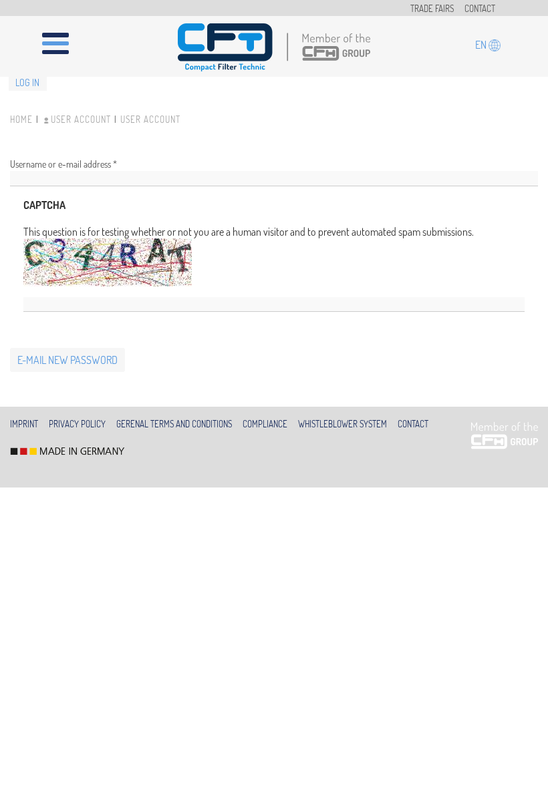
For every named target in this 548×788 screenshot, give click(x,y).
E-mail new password (67, 360)
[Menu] (63, 38)
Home (21, 119)
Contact (479, 8)
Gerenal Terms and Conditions (174, 424)
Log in (27, 82)
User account (81, 119)
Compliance (265, 424)
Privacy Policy (77, 424)
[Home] (274, 47)
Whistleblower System (342, 424)
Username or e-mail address (63, 164)
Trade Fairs (432, 8)
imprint (24, 424)
